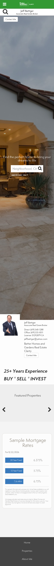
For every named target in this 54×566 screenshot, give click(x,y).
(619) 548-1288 (36, 329)
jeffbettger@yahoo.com (35, 339)
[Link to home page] (27, 4)
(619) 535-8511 (37, 332)
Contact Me (10, 19)
